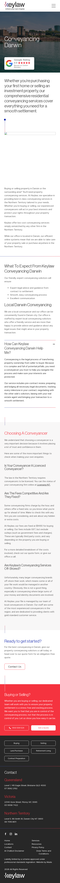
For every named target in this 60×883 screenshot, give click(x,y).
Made (49, 862)
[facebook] (5, 834)
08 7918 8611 (10, 822)
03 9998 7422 (11, 805)
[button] (30, 348)
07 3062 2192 (10, 788)
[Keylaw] (14, 2)
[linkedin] (16, 834)
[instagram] (11, 834)
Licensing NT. (43, 484)
